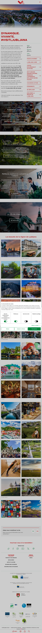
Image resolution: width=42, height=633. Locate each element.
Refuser (7, 328)
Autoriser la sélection (21, 328)
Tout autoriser (34, 328)
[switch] (15, 321)
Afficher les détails (35, 325)
